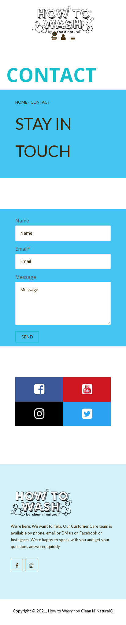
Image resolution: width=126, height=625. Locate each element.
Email (21, 248)
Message (25, 277)
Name (22, 220)
